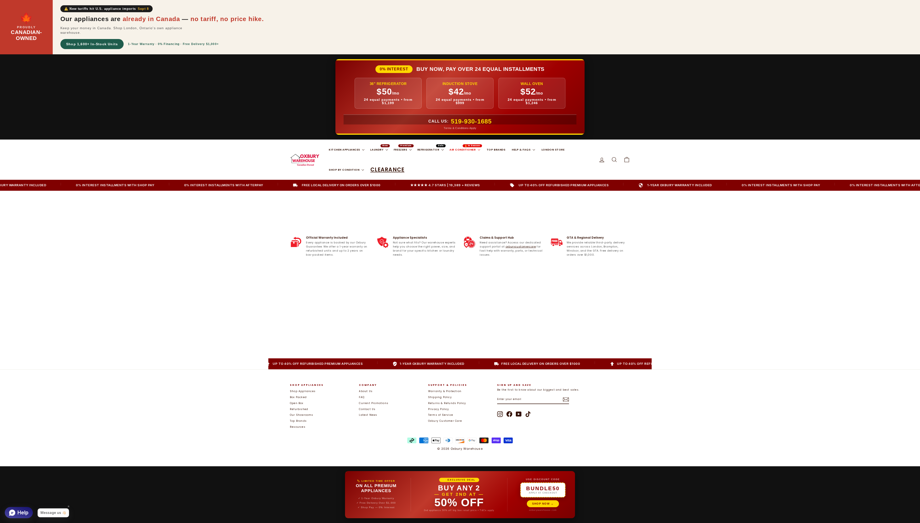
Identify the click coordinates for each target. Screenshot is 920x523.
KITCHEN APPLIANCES (345, 150)
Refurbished (299, 409)
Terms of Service (440, 415)
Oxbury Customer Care (445, 421)
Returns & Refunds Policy (447, 403)
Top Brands (298, 421)
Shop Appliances (303, 391)
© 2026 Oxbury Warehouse (460, 449)
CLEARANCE (387, 169)
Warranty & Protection (444, 391)
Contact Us (367, 409)
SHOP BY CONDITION (344, 170)
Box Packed (298, 397)
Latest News (368, 415)
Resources (297, 427)
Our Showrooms (301, 415)
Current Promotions (373, 403)
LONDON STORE (553, 150)
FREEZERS (401, 150)
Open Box (297, 403)
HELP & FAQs (521, 150)
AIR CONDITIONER (463, 150)
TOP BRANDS (496, 150)
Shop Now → (543, 503)
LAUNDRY (377, 150)
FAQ (361, 397)
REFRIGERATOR (428, 150)
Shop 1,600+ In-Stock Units (92, 44)
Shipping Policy (440, 397)
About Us (366, 391)
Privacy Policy (438, 409)
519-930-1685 (471, 121)
